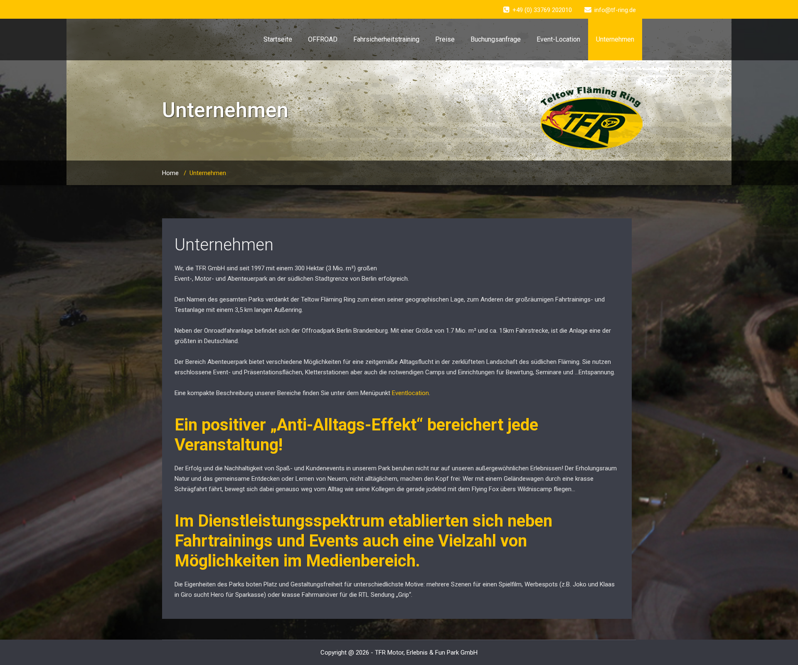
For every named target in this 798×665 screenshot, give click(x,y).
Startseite (278, 39)
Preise (445, 39)
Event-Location (558, 39)
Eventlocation (410, 393)
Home (170, 173)
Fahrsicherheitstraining (386, 39)
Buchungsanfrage (495, 39)
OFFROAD (322, 39)
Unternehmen (615, 39)
